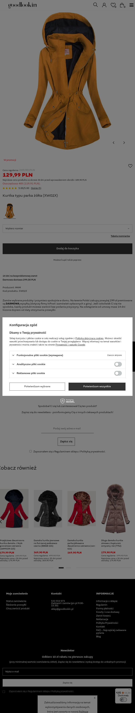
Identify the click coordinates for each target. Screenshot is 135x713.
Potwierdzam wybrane (37, 386)
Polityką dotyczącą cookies (89, 338)
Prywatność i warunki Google (70, 344)
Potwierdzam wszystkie (97, 386)
